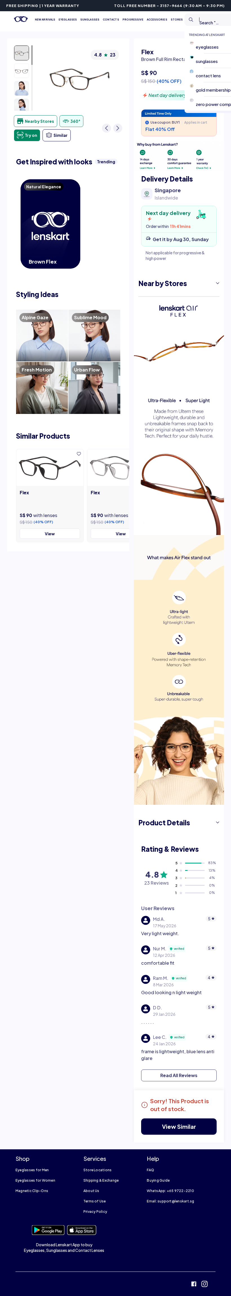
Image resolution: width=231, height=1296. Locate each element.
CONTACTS (111, 19)
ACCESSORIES (157, 19)
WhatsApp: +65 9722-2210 (170, 1191)
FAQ (150, 1170)
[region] (179, 74)
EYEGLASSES (68, 19)
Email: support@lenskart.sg (170, 1201)
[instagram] (204, 1284)
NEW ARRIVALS (45, 19)
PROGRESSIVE (133, 19)
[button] (178, 283)
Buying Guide (158, 1180)
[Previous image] (106, 128)
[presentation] (179, 156)
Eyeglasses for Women (35, 1180)
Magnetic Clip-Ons (31, 1191)
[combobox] (203, 19)
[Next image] (117, 128)
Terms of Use (94, 1201)
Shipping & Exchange (101, 1180)
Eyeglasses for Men (32, 1170)
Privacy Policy (95, 1211)
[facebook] (193, 1284)
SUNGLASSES (89, 19)
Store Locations (97, 1170)
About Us (91, 1191)
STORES (177, 19)
